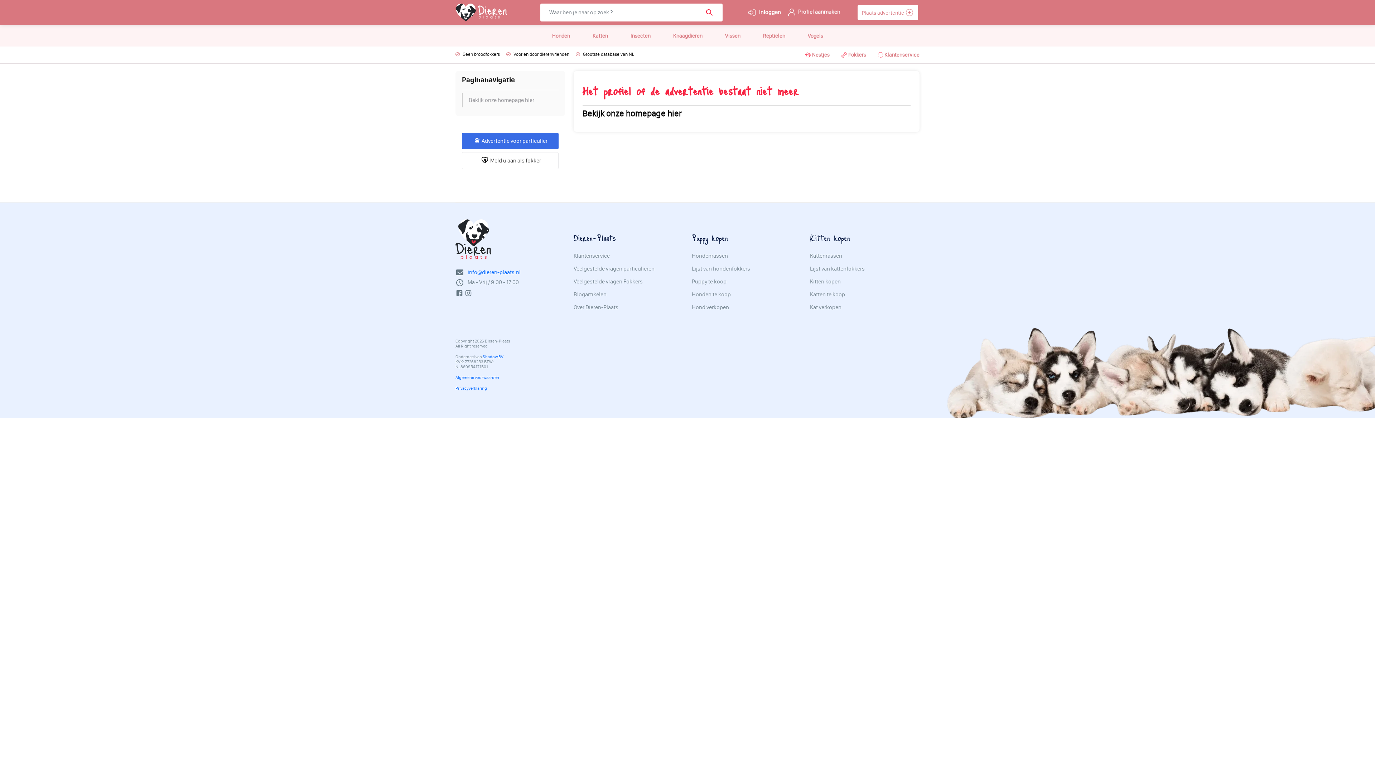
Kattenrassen (826, 256)
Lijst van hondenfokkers (721, 269)
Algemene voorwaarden (477, 377)
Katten (600, 36)
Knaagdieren (688, 36)
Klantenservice (902, 55)
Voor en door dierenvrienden (541, 54)
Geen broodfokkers (481, 54)
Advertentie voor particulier (513, 140)
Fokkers (857, 55)
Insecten (641, 36)
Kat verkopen (825, 307)
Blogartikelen (590, 294)
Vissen (732, 36)
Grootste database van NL (608, 54)
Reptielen (774, 36)
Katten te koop (827, 294)
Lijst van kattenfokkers (837, 269)
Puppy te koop (709, 282)
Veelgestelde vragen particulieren (614, 269)
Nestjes (821, 55)
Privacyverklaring (471, 388)
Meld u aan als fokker (514, 160)
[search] (712, 12)
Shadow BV (493, 356)
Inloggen (769, 12)
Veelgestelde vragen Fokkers (608, 282)
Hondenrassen (710, 256)
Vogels (815, 36)
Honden (561, 36)
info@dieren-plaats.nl (494, 272)
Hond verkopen (710, 307)
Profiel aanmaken (818, 11)
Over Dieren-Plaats (596, 307)
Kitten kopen (825, 282)
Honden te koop (711, 294)
